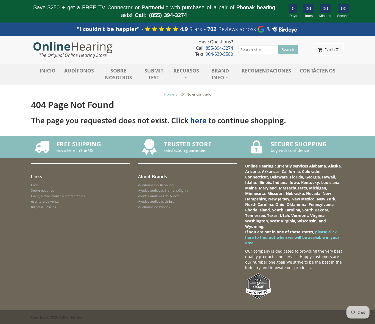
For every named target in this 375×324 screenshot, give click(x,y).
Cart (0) (331, 50)
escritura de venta (45, 201)
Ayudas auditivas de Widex (158, 196)
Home (169, 94)
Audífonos (79, 70)
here (198, 120)
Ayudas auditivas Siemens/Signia (163, 190)
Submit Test (153, 74)
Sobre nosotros (118, 74)
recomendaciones (266, 70)
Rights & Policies (43, 207)
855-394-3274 (219, 48)
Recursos (186, 70)
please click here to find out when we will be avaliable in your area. (292, 237)
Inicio (47, 70)
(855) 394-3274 (168, 15)
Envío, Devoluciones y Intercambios (58, 196)
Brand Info (220, 74)
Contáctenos (317, 70)
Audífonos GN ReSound (155, 185)
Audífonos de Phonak (154, 207)
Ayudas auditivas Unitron (157, 201)
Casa (35, 185)
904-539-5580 (219, 54)
